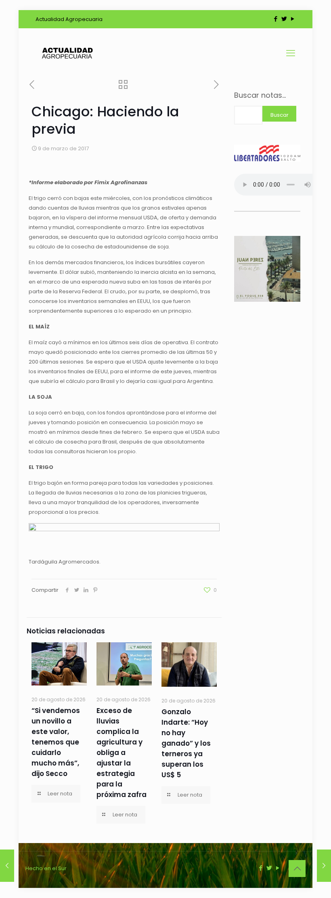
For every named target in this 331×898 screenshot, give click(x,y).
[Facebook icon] (275, 19)
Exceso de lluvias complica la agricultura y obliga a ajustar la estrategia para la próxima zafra (121, 752)
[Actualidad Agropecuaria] (67, 53)
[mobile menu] (290, 53)
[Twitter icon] (284, 19)
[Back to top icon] (297, 868)
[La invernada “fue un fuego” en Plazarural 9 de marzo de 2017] (7, 866)
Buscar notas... (260, 95)
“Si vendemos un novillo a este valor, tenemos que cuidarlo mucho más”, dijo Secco (55, 742)
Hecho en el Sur (46, 868)
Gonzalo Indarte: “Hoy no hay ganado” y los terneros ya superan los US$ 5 (186, 743)
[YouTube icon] (292, 19)
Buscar (279, 115)
